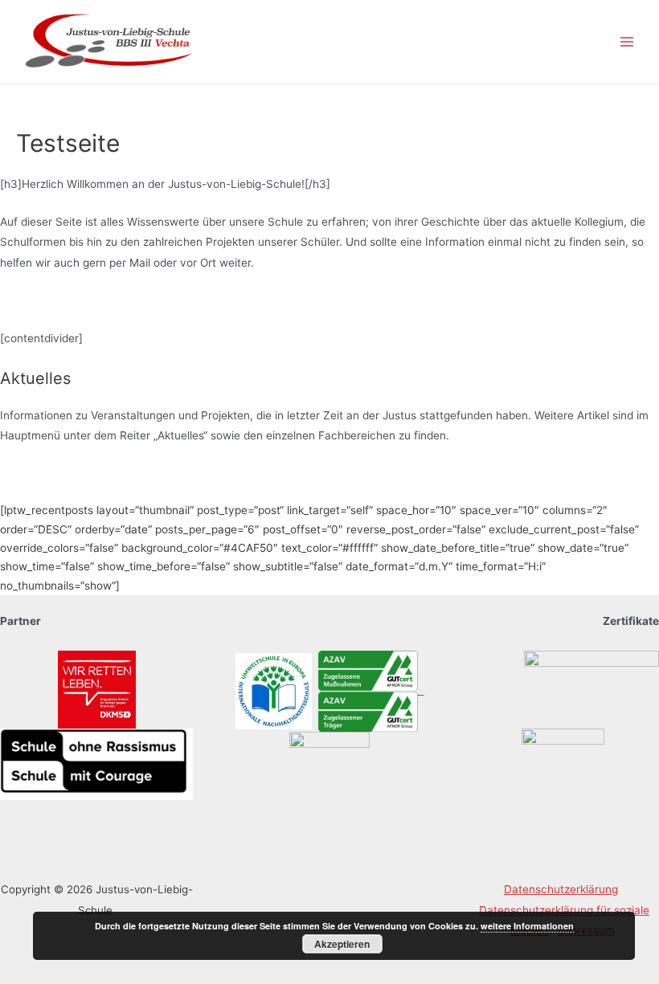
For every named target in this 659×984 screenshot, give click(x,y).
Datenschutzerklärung (561, 889)
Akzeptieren (342, 944)
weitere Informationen (527, 926)
